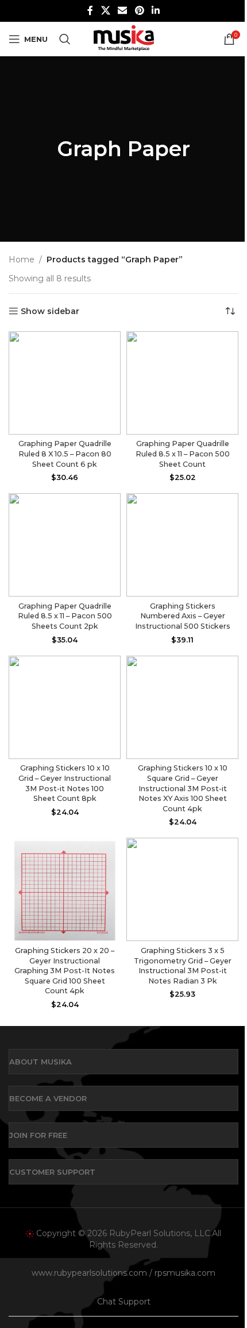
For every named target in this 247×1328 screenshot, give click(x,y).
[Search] (64, 39)
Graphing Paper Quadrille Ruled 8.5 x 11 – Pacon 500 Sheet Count (183, 453)
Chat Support (123, 1301)
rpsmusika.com (185, 1273)
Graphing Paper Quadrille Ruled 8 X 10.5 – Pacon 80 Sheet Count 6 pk (64, 453)
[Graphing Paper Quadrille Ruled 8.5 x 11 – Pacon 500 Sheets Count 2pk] (65, 545)
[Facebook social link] (90, 11)
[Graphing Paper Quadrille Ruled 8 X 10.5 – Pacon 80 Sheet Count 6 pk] (65, 383)
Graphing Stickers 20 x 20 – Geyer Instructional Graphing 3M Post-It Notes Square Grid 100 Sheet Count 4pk (64, 971)
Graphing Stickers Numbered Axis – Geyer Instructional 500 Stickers (182, 616)
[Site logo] (123, 38)
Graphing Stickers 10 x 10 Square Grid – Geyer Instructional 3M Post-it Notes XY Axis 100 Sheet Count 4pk (182, 788)
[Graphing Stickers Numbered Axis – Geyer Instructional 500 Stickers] (182, 545)
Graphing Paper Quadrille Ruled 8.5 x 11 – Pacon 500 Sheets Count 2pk (65, 616)
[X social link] (105, 11)
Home (21, 259)
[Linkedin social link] (155, 11)
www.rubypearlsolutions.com (89, 1273)
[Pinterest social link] (139, 11)
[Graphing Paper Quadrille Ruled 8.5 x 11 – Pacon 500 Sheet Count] (182, 383)
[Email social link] (122, 11)
